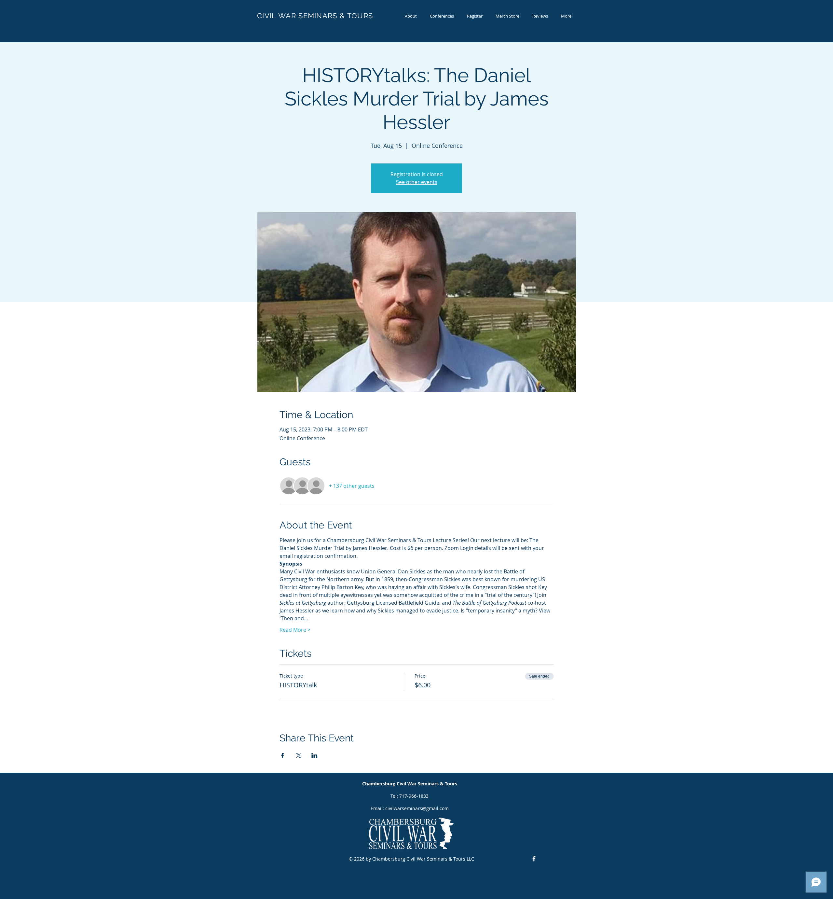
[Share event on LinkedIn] (314, 755)
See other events (416, 182)
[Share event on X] (298, 755)
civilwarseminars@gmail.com (417, 808)
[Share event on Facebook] (283, 755)
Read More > (295, 629)
